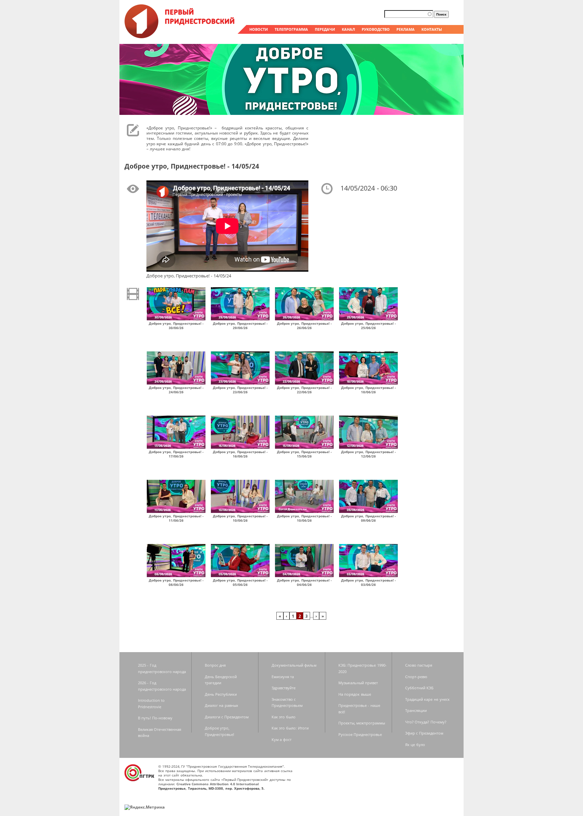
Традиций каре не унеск (427, 699)
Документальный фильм (294, 665)
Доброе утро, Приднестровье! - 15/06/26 (304, 454)
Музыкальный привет (358, 682)
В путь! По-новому (155, 717)
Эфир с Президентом (424, 733)
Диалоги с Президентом (227, 716)
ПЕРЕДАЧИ (325, 29)
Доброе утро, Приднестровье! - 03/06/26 (368, 582)
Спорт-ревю (416, 676)
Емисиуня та (283, 676)
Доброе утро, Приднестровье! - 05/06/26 (240, 582)
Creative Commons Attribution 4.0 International (217, 784)
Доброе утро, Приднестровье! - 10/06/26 (240, 518)
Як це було (415, 744)
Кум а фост (282, 739)
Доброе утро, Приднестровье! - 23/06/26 (240, 389)
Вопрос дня (215, 665)
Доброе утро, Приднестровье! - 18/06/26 (368, 389)
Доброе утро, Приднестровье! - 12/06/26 (368, 454)
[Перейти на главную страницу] (180, 36)
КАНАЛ (348, 29)
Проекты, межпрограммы (361, 722)
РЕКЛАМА (405, 29)
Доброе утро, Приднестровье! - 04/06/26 (304, 582)
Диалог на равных (221, 705)
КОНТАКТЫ (431, 29)
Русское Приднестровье (360, 734)
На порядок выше (354, 694)
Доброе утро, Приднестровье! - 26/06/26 (304, 325)
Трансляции (416, 710)
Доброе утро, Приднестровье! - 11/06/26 (176, 518)
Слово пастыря (419, 665)
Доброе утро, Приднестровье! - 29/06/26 (240, 325)
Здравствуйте (284, 687)
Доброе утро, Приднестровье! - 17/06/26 (176, 454)
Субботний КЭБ (419, 687)
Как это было (284, 716)
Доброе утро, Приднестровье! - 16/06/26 (240, 454)
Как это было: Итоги (290, 728)
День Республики (221, 694)
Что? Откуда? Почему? (425, 721)
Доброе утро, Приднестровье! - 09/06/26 (368, 518)
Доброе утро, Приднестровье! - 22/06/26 (304, 389)
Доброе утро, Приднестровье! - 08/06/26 (176, 582)
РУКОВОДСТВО (376, 29)
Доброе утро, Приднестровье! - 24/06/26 (176, 389)
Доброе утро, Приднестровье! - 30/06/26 (176, 325)
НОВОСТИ (258, 29)
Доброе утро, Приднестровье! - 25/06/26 (368, 325)
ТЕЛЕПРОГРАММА (291, 29)
